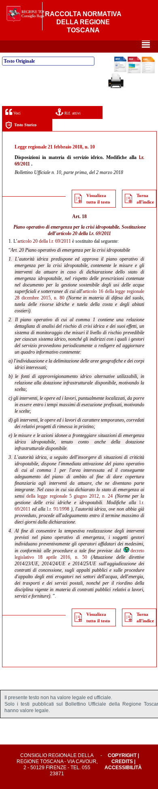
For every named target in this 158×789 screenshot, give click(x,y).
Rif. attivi (72, 113)
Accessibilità (123, 767)
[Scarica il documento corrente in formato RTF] (120, 70)
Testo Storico (25, 125)
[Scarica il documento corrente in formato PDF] (134, 71)
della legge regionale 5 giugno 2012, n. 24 (69, 496)
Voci (16, 113)
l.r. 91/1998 (58, 509)
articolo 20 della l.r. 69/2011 (83, 233)
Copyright (122, 755)
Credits (122, 761)
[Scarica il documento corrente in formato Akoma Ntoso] (148, 71)
